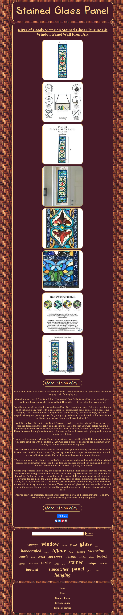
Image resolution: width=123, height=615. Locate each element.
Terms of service (62, 608)
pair (33, 557)
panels (23, 556)
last (97, 570)
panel (78, 569)
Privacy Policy (62, 603)
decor (43, 571)
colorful (55, 556)
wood (46, 552)
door (91, 557)
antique (92, 563)
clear (103, 563)
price (90, 570)
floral (73, 545)
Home (62, 588)
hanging (62, 574)
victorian (96, 550)
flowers (22, 564)
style (46, 562)
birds (63, 564)
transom (81, 551)
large (56, 564)
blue (71, 552)
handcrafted (31, 551)
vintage (32, 545)
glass (86, 544)
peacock (33, 563)
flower (64, 546)
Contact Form (62, 598)
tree (96, 546)
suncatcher (59, 569)
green (41, 556)
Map (62, 593)
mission (82, 557)
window (50, 544)
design (71, 556)
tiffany (59, 550)
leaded (102, 556)
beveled (32, 569)
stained (76, 562)
